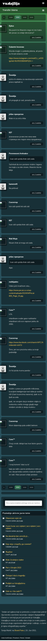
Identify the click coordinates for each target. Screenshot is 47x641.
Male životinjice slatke (15, 560)
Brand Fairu (19, 630)
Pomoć (22, 638)
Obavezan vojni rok (14, 518)
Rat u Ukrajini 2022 (13, 568)
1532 (24, 17)
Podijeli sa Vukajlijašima (15, 583)
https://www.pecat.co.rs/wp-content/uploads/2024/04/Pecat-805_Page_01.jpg (22, 293)
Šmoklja (12, 75)
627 (10, 132)
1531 (18, 17)
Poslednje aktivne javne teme (16, 513)
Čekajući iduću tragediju (15, 575)
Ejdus (11, 26)
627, (10, 562)
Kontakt (27, 638)
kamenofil (13, 184)
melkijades (13, 282)
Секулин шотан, (14, 521)
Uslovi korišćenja (6, 638)
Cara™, (11, 554)
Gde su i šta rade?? (14, 591)
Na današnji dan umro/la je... (17, 536)
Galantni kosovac (16, 47)
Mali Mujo (13, 239)
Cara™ (12, 310)
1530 (11, 17)
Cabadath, (12, 547)
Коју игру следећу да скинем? (18, 544)
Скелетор (13, 202)
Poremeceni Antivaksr (18, 153)
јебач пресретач (16, 114)
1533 (31, 17)
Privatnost (16, 638)
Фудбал (9, 552)
